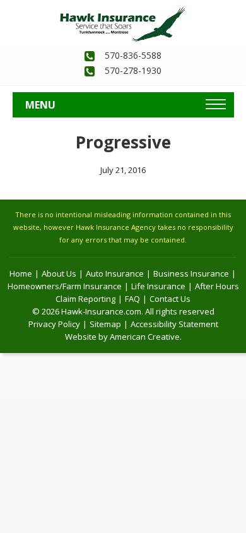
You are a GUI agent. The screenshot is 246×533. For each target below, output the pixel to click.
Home (20, 273)
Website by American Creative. (123, 336)
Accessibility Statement (174, 324)
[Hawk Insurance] (123, 14)
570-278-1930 (133, 70)
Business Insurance (191, 273)
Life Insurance (158, 286)
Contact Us (169, 298)
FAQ (132, 298)
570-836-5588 (133, 55)
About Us (59, 273)
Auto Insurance (115, 273)
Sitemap (105, 324)
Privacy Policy (54, 324)
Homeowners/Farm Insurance (65, 286)
